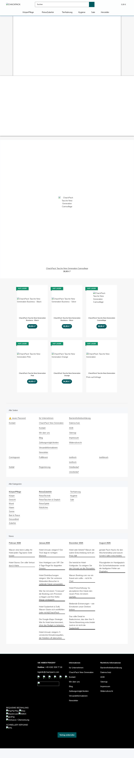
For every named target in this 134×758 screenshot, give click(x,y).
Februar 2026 (15, 543)
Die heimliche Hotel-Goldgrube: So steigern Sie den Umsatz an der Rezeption (82, 565)
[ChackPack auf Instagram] (56, 677)
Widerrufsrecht (75, 442)
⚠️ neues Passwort (17, 418)
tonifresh (72, 457)
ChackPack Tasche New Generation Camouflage (101, 319)
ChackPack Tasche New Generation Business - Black (32, 319)
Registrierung (44, 467)
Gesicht (12, 499)
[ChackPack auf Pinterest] (51, 677)
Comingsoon (14, 457)
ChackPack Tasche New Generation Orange (67, 374)
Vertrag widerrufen (67, 735)
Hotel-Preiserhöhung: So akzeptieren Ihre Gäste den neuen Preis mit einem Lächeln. (80, 592)
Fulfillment (43, 457)
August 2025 (105, 543)
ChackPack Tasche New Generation (101, 373)
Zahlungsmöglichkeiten (49, 442)
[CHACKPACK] (13, 4)
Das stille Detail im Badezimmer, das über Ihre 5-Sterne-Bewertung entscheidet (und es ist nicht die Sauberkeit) (82, 622)
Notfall (11, 467)
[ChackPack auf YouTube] (62, 677)
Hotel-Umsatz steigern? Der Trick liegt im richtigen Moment (51, 553)
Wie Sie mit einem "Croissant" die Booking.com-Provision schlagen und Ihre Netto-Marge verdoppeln (52, 595)
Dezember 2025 (76, 543)
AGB (71, 428)
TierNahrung (75, 492)
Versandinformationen (48, 447)
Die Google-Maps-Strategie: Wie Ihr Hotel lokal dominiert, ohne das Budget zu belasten (51, 622)
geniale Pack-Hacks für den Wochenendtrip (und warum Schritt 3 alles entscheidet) (111, 553)
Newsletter (43, 452)
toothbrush (103, 457)
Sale (72, 499)
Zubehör (12, 523)
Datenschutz (74, 423)
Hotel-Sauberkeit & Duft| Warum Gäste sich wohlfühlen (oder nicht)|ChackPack (52, 610)
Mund (11, 503)
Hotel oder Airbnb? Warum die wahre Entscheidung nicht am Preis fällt (81, 553)
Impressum (74, 438)
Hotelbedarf (74, 467)
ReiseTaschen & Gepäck (49, 499)
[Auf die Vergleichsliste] (37, 289)
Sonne (11, 511)
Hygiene (73, 496)
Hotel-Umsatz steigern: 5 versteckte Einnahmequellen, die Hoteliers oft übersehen (51, 635)
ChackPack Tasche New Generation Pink (32, 374)
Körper (12, 496)
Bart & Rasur (14, 515)
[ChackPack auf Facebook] (40, 677)
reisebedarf (74, 472)
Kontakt (12, 423)
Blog (41, 438)
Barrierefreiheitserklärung (80, 418)
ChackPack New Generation (51, 423)
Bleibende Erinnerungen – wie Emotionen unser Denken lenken (81, 607)
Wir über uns (44, 433)
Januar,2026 (44, 543)
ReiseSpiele (44, 503)
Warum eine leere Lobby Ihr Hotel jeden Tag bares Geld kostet (20, 553)
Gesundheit (14, 519)
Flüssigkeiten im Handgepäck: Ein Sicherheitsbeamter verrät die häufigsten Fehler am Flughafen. (112, 566)
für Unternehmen (46, 418)
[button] (108, 4)
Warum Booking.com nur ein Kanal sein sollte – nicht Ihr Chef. (81, 578)
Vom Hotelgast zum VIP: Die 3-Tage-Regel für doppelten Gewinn (51, 565)
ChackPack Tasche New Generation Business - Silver (67, 319)
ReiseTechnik (45, 496)
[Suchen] (91, 4)
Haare (11, 507)
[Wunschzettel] (113, 4)
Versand (41, 741)
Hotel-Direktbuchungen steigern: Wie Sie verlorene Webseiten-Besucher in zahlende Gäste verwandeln (51, 579)
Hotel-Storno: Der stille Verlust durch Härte (22, 564)
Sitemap (72, 433)
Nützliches (43, 507)
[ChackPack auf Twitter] (45, 677)
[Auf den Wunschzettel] (43, 289)
